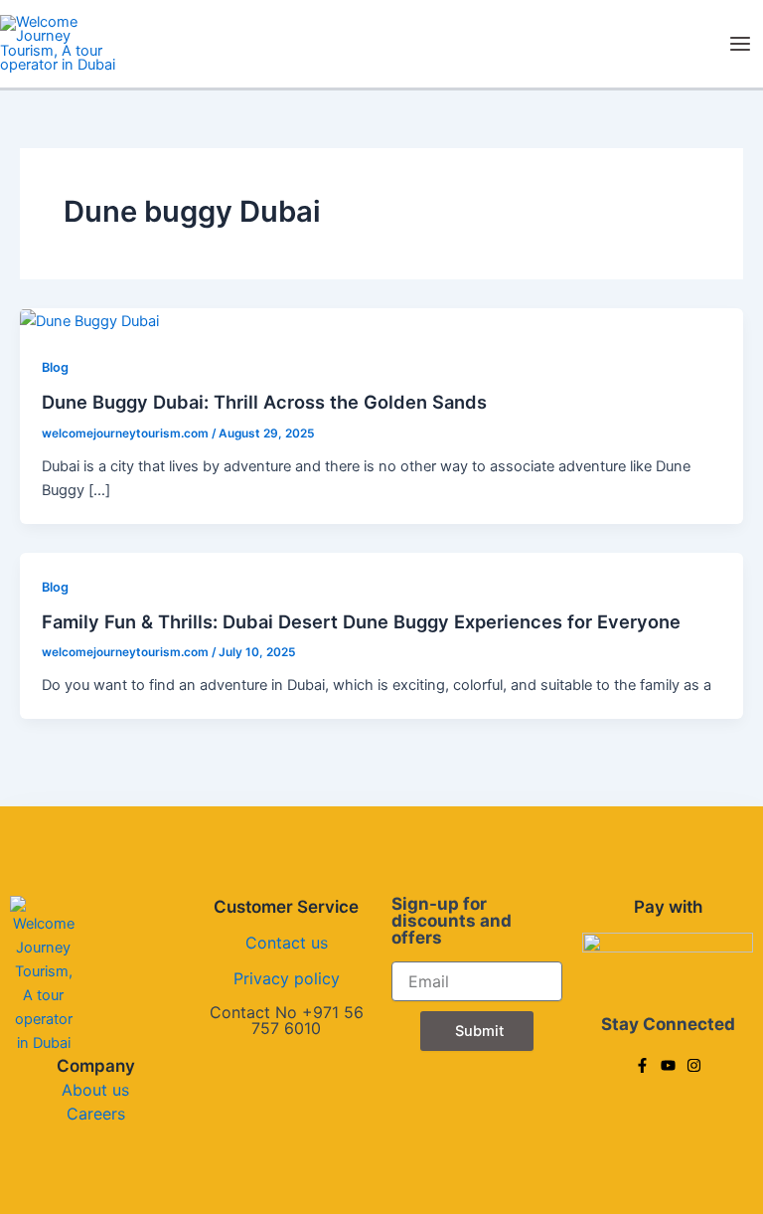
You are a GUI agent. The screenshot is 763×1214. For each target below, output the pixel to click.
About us (95, 1090)
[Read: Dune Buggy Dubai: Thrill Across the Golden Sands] (89, 320)
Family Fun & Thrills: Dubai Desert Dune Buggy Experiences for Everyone (361, 621)
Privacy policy (286, 978)
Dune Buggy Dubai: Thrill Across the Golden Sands (264, 402)
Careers (96, 1114)
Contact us (286, 943)
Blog (55, 367)
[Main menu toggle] (740, 44)
